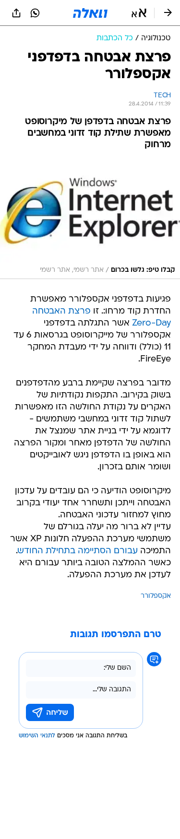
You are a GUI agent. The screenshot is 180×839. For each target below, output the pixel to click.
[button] (139, 13)
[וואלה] (90, 13)
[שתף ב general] (16, 13)
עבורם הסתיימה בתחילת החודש (78, 551)
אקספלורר (156, 596)
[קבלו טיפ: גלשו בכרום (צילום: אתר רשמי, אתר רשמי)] (90, 220)
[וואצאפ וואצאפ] (35, 13)
